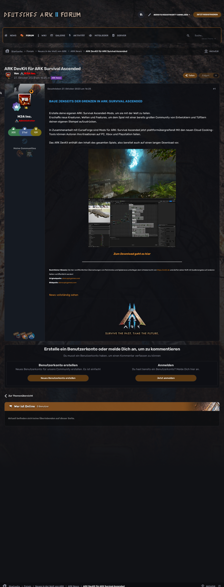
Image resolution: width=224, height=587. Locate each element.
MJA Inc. (25, 116)
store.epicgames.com (71, 278)
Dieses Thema (207, 39)
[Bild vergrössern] (132, 173)
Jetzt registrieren (207, 14)
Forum (29, 35)
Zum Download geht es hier (132, 253)
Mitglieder (101, 35)
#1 (214, 88)
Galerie (60, 35)
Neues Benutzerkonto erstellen (58, 378)
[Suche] (188, 35)
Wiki (43, 35)
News (12, 35)
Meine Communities (24, 148)
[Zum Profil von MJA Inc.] (8, 75)
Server (121, 35)
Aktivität (79, 35)
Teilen (191, 75)
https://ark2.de (163, 270)
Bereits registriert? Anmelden (171, 15)
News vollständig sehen (63, 294)
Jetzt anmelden (166, 378)
